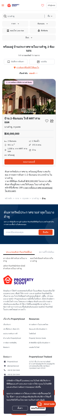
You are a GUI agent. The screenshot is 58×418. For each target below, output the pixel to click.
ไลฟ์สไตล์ (32, 334)
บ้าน (44, 198)
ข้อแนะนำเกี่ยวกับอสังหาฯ (38, 329)
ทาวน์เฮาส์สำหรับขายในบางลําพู (15, 259)
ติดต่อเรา (6, 347)
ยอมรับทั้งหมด (38, 408)
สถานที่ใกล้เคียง (46, 252)
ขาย (17, 198)
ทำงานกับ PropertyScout (12, 338)
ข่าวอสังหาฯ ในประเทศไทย (38, 324)
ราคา (13, 24)
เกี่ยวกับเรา (7, 324)
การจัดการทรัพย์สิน (10, 343)
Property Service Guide (37, 338)
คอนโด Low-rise (17, 31)
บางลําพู (35, 198)
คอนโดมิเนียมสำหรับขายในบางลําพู (41, 259)
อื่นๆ (27, 37)
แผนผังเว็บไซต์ (34, 347)
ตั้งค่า (20, 408)
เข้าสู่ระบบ (51, 5)
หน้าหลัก (8, 198)
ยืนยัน (45, 232)
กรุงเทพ (25, 198)
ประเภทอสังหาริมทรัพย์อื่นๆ (19, 252)
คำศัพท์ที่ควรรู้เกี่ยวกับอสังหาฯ (39, 343)
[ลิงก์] (42, 400)
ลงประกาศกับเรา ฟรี (10, 334)
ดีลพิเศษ (44, 31)
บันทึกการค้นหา (17, 61)
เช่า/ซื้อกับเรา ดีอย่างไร (11, 329)
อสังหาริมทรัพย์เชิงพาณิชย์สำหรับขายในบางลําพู (14, 267)
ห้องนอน (41, 24)
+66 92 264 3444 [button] (13, 370)
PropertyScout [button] (12, 362)
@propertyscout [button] (13, 366)
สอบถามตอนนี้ (29, 162)
